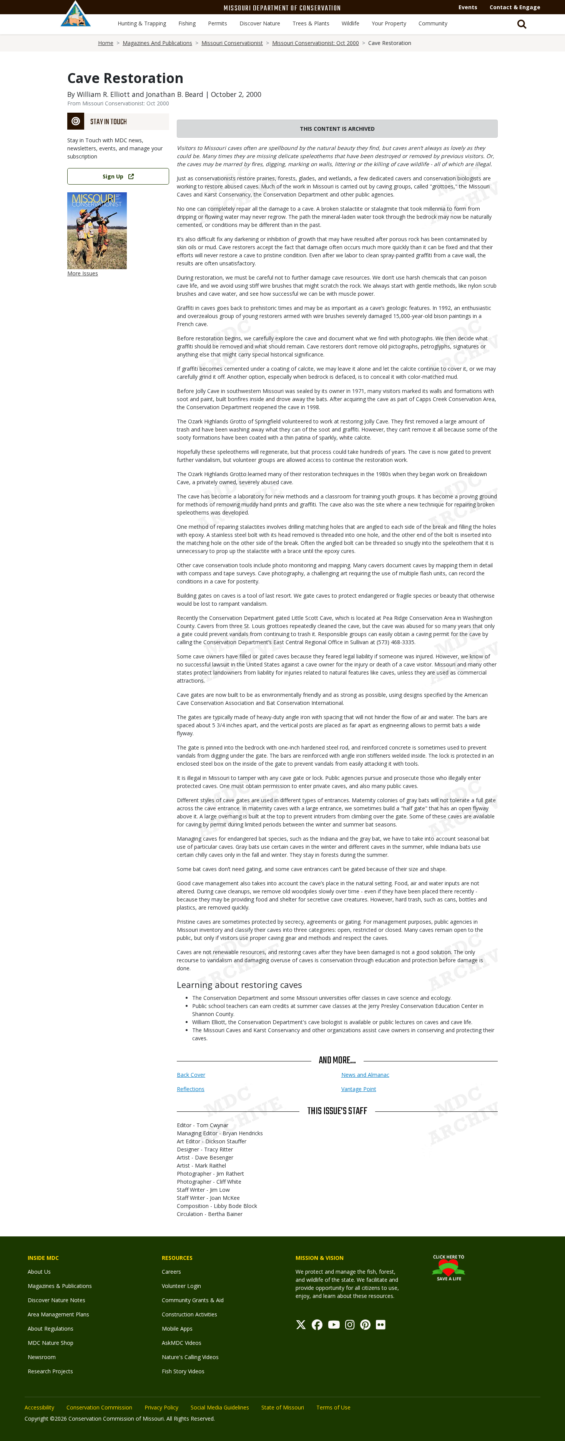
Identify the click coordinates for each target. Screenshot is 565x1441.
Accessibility (39, 1407)
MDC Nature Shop (50, 1342)
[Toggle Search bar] (522, 24)
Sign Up (113, 176)
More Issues (82, 273)
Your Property (389, 23)
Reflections (190, 1089)
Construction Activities (189, 1314)
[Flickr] (381, 1326)
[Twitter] (301, 1326)
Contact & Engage (515, 7)
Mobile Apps (177, 1328)
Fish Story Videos (183, 1371)
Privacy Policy (161, 1407)
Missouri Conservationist (232, 43)
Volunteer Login (181, 1285)
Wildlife (350, 23)
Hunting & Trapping (142, 23)
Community (433, 23)
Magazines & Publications (60, 1285)
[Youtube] (334, 1326)
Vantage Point (358, 1089)
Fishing (187, 23)
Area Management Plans (58, 1314)
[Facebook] (317, 1326)
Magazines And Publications (157, 43)
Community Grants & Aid (193, 1300)
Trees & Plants (310, 23)
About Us (39, 1271)
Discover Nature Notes (56, 1300)
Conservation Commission (99, 1407)
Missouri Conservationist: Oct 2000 (315, 43)
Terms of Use (333, 1407)
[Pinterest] (365, 1326)
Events (468, 7)
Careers (171, 1271)
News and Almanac (365, 1074)
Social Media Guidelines (220, 1407)
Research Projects (50, 1371)
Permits (217, 23)
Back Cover (191, 1074)
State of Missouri (282, 1407)
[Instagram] (350, 1326)
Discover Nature (259, 23)
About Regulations (50, 1328)
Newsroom (42, 1357)
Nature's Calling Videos (190, 1357)
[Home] (75, 22)
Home (105, 43)
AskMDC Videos (181, 1342)
